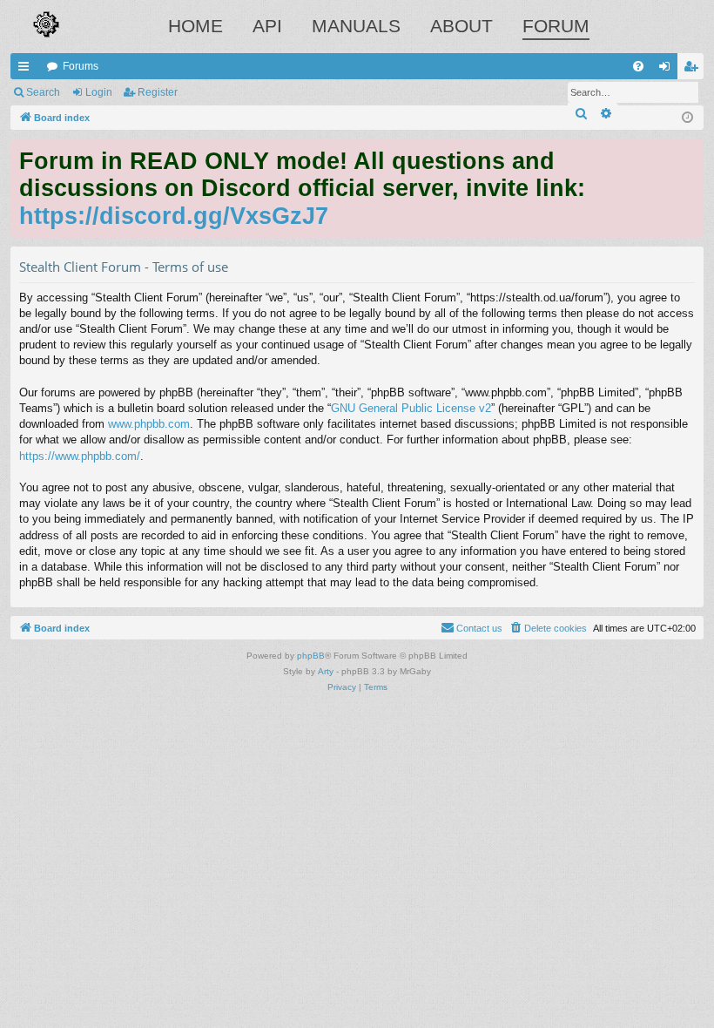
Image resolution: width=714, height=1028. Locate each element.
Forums (80, 66)
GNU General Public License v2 (411, 408)
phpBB (311, 655)
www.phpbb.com (149, 423)
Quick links (27, 69)
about (461, 26)
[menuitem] (638, 66)
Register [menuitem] (694, 69)
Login (98, 92)
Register (158, 92)
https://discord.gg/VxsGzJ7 (173, 215)
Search (43, 92)
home (195, 26)
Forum (555, 26)
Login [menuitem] (667, 69)
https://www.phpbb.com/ (79, 456)
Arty (325, 671)
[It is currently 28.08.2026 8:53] (687, 118)
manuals (356, 26)
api (267, 26)
